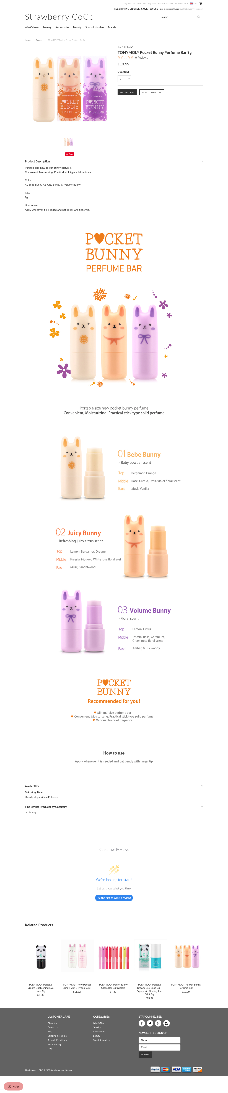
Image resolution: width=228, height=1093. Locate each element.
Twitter (150, 1023)
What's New (32, 27)
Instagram (166, 1023)
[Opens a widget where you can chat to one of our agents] (13, 1086)
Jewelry (47, 27)
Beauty (77, 27)
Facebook (142, 1023)
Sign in (151, 3)
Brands (112, 27)
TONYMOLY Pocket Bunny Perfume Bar (186, 986)
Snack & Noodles (94, 27)
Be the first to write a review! (114, 898)
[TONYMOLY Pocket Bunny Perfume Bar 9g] (69, 89)
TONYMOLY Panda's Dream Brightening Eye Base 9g (40, 987)
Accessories (62, 27)
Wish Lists (141, 3)
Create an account (165, 3)
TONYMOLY (125, 46)
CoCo (59, 16)
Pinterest (158, 1023)
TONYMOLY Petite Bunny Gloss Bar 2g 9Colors (113, 986)
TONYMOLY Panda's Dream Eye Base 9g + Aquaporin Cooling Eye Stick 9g (149, 989)
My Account (130, 3)
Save (71, 154)
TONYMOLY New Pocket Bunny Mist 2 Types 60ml (77, 986)
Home (27, 40)
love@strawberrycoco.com (191, 9)
